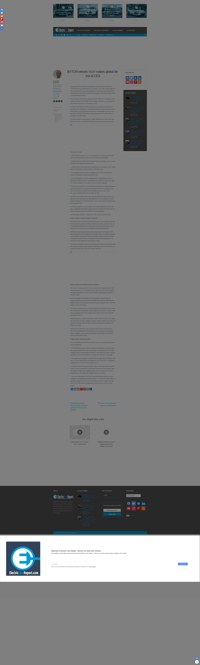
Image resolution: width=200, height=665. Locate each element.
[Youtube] (70, 35)
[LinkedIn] (64, 35)
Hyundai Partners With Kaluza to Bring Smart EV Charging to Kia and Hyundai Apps (137, 122)
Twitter (54, 95)
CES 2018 (57, 119)
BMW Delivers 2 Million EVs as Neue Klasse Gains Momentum (136, 143)
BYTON (72, 119)
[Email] (1, 25)
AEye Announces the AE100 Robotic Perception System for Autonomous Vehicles (79, 406)
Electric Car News (84, 30)
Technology (131, 30)
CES (60, 118)
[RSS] (56, 35)
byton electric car (58, 115)
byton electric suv (58, 116)
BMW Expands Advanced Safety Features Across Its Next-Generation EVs (137, 133)
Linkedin (58, 95)
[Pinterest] (1, 22)
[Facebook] (59, 35)
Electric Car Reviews (101, 30)
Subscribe (112, 514)
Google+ (55, 98)
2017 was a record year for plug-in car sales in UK (107, 404)
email (54, 93)
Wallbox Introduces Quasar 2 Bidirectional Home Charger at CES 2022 (106, 444)
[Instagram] (61, 35)
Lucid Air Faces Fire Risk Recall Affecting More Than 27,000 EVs (137, 99)
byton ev (57, 118)
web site (57, 93)
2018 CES (57, 114)
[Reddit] (1, 16)
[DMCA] (131, 516)
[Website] (54, 101)
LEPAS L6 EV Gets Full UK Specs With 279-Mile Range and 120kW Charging (137, 110)
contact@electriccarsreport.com (112, 497)
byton (61, 114)
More (63, 20)
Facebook (55, 96)
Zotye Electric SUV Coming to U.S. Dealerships (79, 443)
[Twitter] (67, 35)
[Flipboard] (1, 19)
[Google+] (59, 101)
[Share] (1, 28)
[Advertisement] (100, 52)
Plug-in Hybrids (117, 30)
